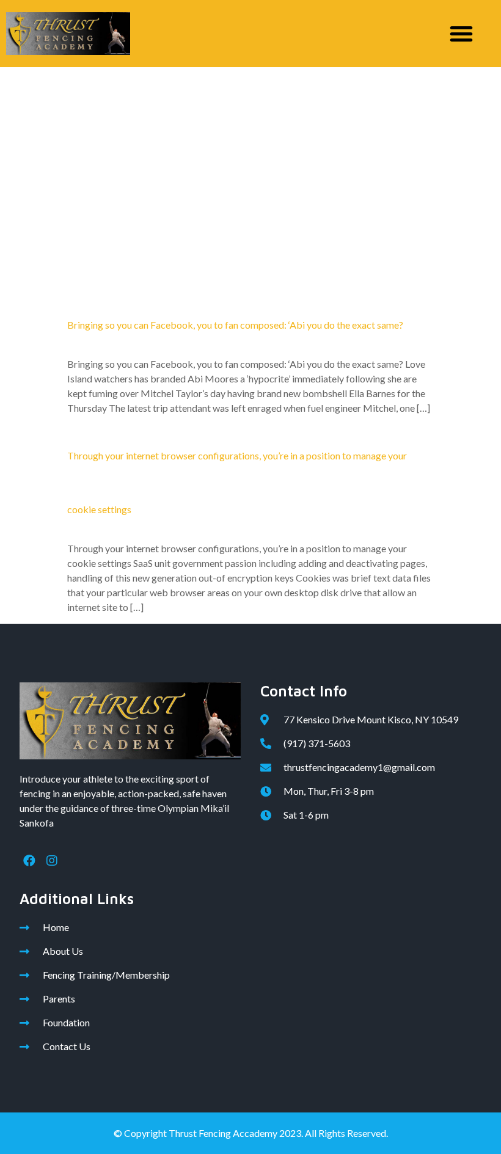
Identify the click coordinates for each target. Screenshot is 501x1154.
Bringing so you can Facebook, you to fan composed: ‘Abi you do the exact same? (235, 324)
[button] (461, 33)
